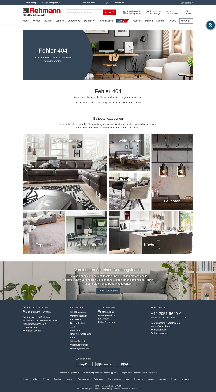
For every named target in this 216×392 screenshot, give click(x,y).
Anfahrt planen (33, 330)
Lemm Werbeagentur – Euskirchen (126, 388)
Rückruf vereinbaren (161, 326)
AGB (72, 326)
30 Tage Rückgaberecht (51, 3)
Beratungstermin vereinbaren (165, 323)
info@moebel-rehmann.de (113, 3)
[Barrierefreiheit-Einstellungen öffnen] (210, 25)
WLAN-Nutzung (78, 312)
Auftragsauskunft (159, 333)
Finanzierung (31, 3)
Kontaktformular (159, 329)
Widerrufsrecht (77, 341)
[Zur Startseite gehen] (41, 12)
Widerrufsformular (79, 345)
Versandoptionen (78, 316)
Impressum (75, 319)
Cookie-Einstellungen (81, 334)
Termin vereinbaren (108, 290)
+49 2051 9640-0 (90, 3)
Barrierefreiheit (77, 323)
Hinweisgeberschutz (80, 348)
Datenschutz (76, 330)
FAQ (72, 337)
